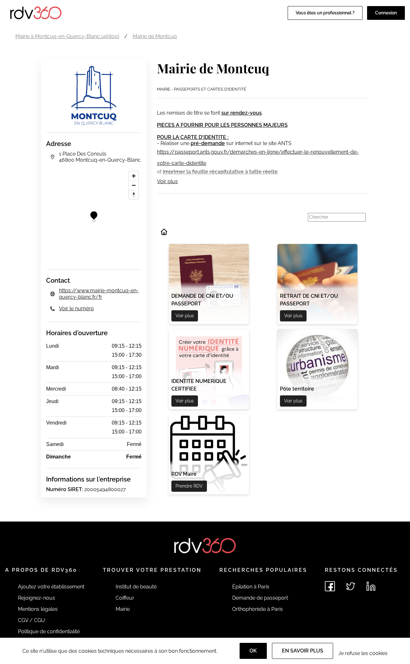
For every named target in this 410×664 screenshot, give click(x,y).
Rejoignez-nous (36, 598)
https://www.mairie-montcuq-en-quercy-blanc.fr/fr (99, 293)
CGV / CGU (31, 620)
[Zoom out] (133, 185)
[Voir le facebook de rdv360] (330, 586)
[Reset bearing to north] (133, 194)
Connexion (386, 12)
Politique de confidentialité (49, 631)
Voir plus (167, 181)
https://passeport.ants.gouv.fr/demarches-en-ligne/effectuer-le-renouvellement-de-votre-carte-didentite (258, 157)
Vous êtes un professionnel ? (325, 12)
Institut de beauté (136, 587)
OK (253, 651)
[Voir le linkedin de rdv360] (371, 586)
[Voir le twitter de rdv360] (350, 586)
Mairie (123, 609)
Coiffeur (125, 598)
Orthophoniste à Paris (257, 609)
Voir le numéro (76, 308)
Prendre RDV (189, 486)
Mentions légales (38, 609)
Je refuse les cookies (363, 653)
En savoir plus (302, 651)
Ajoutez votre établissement (51, 587)
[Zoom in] (133, 176)
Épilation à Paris (250, 587)
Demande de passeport (260, 598)
